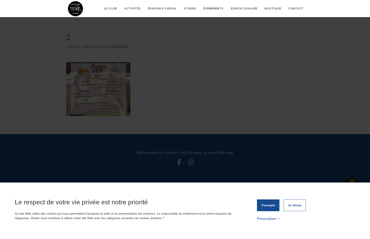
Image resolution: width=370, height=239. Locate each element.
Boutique (273, 8)
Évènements (213, 8)
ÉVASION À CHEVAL (162, 8)
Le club (110, 8)
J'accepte (268, 205)
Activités (132, 8)
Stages (190, 8)
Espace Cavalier (244, 8)
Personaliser (266, 219)
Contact (296, 8)
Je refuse (294, 205)
